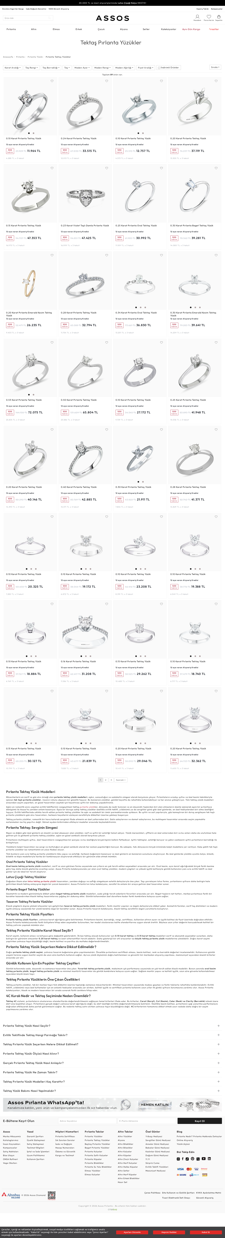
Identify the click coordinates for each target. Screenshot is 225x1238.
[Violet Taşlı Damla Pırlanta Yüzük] (85, 193)
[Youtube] (204, 1159)
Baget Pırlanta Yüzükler (97, 1147)
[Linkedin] (209, 1159)
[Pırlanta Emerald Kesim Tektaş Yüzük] (30, 281)
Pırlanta (11, 29)
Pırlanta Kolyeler (93, 1151)
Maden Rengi (101, 67)
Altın (33, 29)
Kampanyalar (217, 9)
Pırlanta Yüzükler (94, 1136)
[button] (28, 105)
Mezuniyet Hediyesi (156, 1170)
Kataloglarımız (10, 1140)
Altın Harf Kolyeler (127, 1163)
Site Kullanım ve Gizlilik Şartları (178, 1192)
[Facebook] (183, 1159)
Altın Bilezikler (125, 1147)
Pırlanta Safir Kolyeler (96, 1155)
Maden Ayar (81, 67)
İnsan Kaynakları (11, 1144)
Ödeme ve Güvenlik (65, 1151)
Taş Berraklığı (50, 67)
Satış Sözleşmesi (35, 1144)
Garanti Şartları (35, 1136)
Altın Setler (123, 1170)
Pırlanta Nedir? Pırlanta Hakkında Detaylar (199, 1136)
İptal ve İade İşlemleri (38, 1151)
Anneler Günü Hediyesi (157, 1144)
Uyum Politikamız (36, 1155)
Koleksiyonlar (168, 29)
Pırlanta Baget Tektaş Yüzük (191, 225)
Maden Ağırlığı (123, 67)
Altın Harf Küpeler (127, 1174)
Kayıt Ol (200, 1121)
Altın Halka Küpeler (128, 1167)
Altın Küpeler (124, 1155)
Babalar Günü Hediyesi (157, 1147)
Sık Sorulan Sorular (65, 1140)
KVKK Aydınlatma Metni (208, 1192)
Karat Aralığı (12, 67)
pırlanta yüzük (87, 807)
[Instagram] (178, 1158)
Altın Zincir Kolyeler (128, 1159)
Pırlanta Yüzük (35, 57)
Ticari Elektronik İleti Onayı (176, 1198)
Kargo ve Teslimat (64, 1155)
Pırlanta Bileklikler (94, 1163)
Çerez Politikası (152, 1192)
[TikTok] (187, 1158)
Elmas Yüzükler (92, 1170)
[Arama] (49, 18)
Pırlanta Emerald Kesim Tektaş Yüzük (29, 314)
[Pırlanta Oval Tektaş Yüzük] (139, 193)
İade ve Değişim (63, 1144)
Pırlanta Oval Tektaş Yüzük (136, 225)
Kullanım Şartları (35, 1159)
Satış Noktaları (11, 1151)
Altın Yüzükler (125, 1136)
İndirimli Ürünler (170, 67)
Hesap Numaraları (64, 1147)
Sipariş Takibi (203, 9)
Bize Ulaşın (8, 1155)
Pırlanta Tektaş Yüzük (23, 138)
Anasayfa (8, 57)
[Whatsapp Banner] (112, 1105)
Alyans (124, 29)
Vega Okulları (10, 1163)
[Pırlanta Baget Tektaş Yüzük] (194, 193)
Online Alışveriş (185, 1140)
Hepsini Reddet (169, 1232)
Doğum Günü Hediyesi (157, 1155)
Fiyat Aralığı (145, 67)
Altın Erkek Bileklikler (129, 1178)
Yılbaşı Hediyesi (154, 1136)
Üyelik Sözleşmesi (36, 1140)
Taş (66, 67)
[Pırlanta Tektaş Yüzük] (30, 106)
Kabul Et (206, 1232)
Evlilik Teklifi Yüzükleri (157, 1167)
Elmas (56, 29)
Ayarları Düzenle (132, 1232)
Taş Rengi (31, 67)
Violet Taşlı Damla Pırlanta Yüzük (85, 225)
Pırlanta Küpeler (93, 1159)
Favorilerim (209, 20)
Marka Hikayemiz (12, 1136)
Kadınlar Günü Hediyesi (158, 1151)
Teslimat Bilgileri (35, 1147)
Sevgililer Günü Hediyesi (158, 1140)
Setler (146, 29)
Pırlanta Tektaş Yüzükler (97, 1140)
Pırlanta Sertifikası (65, 1136)
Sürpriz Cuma (152, 1163)
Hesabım (197, 20)
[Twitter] (198, 1158)
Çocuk (101, 29)
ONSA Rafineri (10, 1159)
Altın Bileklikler (125, 1144)
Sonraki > (121, 780)
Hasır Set (122, 1182)
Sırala (214, 67)
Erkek (79, 29)
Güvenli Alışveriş (205, 1198)
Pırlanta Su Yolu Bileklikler (98, 1167)
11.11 (148, 1159)
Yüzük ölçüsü (183, 1144)
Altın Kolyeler (125, 1151)
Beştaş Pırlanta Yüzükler (97, 1144)
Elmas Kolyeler (92, 1174)
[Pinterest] (192, 1159)
